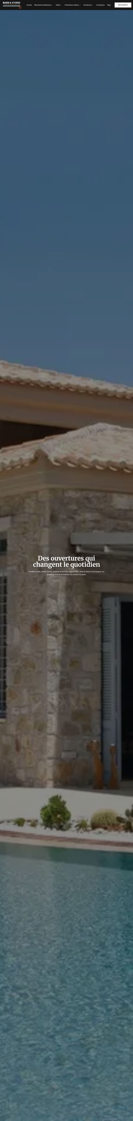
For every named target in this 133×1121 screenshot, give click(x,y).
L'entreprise (100, 5)
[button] (123, 4)
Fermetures (87, 5)
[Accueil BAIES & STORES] (12, 5)
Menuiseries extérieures (42, 5)
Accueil (29, 5)
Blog (108, 5)
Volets (58, 5)
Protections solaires (72, 5)
